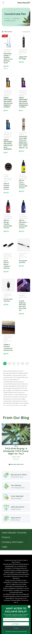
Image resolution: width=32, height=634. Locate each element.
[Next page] (27, 363)
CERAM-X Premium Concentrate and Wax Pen (8, 347)
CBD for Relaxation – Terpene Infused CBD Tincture (23, 224)
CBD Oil (23, 175)
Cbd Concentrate (8, 336)
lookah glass (22, 295)
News (16, 446)
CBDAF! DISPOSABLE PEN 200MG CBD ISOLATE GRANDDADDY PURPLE (23, 102)
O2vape (5, 339)
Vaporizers (21, 257)
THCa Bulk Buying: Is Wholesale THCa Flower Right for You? (16, 451)
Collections (16, 18)
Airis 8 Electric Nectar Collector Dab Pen (7, 264)
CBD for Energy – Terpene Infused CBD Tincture (8, 224)
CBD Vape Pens (7, 92)
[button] (9, 464)
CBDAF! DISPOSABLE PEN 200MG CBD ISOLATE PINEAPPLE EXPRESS (8, 102)
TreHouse (21, 134)
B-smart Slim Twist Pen (8, 300)
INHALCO (6, 257)
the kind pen (22, 51)
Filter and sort (8, 31)
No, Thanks (16, 628)
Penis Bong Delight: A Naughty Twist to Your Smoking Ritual (8, 58)
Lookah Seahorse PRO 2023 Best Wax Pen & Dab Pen (22, 305)
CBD (5, 90)
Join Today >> (16, 624)
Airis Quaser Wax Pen (23, 261)
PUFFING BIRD (7, 51)
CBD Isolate (9, 90)
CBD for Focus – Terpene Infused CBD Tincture (23, 184)
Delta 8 (5, 179)
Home (8, 18)
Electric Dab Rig (7, 255)
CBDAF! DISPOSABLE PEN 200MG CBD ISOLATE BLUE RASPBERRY (8, 144)
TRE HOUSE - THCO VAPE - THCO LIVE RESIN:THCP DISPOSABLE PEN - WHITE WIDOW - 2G (23, 142)
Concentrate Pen (8, 49)
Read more (16, 459)
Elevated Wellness (23, 178)
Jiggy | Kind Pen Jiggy (23, 57)
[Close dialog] (29, 607)
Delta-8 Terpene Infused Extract (6, 186)
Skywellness (7, 95)
